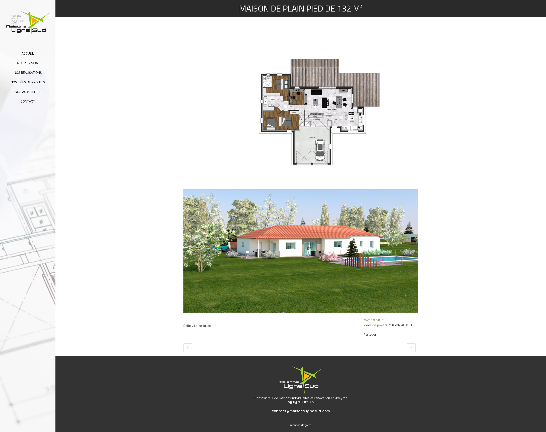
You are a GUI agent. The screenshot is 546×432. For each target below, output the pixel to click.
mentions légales (300, 425)
